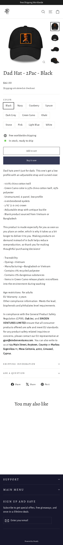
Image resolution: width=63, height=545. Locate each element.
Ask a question (14, 373)
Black (8, 105)
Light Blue (34, 125)
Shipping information (19, 364)
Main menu (13, 490)
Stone (9, 125)
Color (7, 99)
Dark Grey (11, 115)
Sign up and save (19, 501)
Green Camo (28, 115)
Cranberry (34, 105)
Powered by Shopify (31, 541)
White (49, 125)
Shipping (7, 88)
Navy (20, 105)
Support (11, 479)
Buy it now (31, 160)
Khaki (44, 115)
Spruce (48, 105)
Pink (20, 125)
